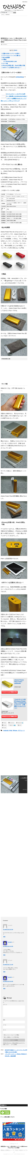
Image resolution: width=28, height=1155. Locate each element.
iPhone (15, 730)
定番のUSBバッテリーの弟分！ (11, 53)
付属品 (4, 59)
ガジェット (21, 730)
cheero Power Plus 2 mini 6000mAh (19, 681)
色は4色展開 (6, 57)
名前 (4, 1019)
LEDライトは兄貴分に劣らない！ (12, 67)
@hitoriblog (20, 77)
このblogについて (13, 1143)
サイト (4, 1030)
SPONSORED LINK (10, 61)
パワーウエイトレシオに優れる (11, 55)
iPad (10, 730)
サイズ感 (5, 63)
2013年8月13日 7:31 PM (8, 964)
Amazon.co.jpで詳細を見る (9, 692)
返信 (4, 936)
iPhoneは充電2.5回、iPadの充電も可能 (13, 65)
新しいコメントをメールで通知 (11, 1035)
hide (15, 50)
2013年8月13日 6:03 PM (8, 929)
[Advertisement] (14, 26)
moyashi (10, 942)
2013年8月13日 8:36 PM (8, 981)
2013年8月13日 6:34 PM (8, 946)
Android (6, 730)
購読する (4, 1105)
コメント (5, 1004)
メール (4, 1024)
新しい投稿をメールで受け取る (11, 1037)
